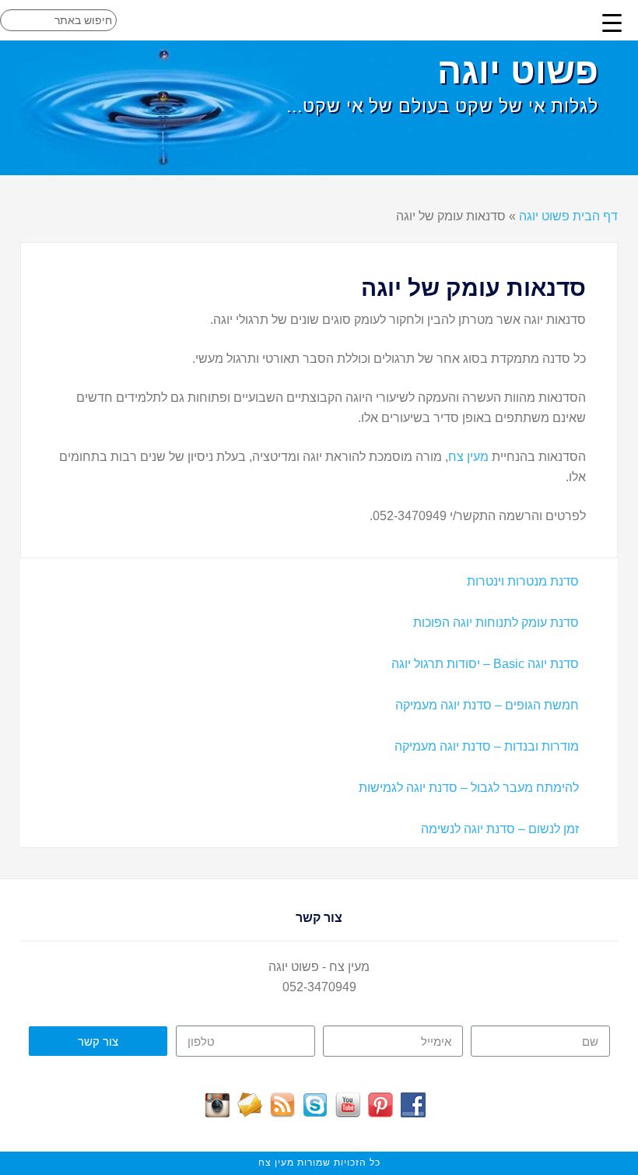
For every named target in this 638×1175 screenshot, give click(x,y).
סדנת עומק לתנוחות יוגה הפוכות (496, 622)
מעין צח (468, 456)
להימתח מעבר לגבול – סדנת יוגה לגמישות (469, 787)
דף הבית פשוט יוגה (568, 216)
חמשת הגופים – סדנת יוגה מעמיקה (487, 705)
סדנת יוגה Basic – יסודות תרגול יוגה (485, 663)
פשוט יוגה (517, 71)
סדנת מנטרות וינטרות (523, 581)
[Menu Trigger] (612, 22)
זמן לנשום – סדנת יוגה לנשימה (500, 829)
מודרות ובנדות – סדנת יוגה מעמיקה (486, 746)
